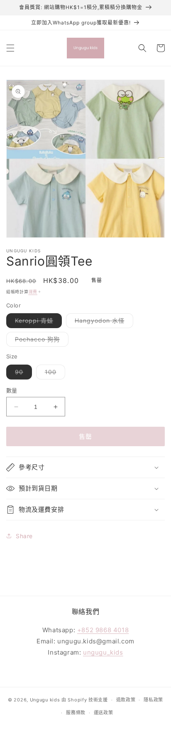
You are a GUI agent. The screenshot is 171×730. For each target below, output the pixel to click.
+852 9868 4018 (103, 630)
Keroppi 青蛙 (37, 322)
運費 (33, 291)
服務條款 (76, 712)
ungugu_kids (103, 652)
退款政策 (126, 700)
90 (22, 374)
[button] (10, 48)
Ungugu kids (45, 700)
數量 (11, 390)
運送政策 (103, 712)
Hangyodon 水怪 (102, 322)
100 (53, 374)
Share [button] (24, 535)
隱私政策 (153, 700)
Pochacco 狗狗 (40, 341)
